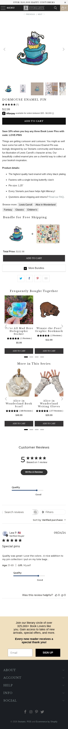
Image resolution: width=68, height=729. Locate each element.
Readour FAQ (56, 197)
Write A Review (34, 472)
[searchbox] (17, 512)
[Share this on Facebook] (29, 278)
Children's (32, 209)
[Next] (63, 49)
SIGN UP (48, 652)
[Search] (56, 8)
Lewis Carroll (25, 204)
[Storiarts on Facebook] (25, 712)
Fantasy (8, 209)
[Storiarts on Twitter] (42, 712)
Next (40, 14)
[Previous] (4, 49)
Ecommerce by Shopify (46, 721)
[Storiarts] (34, 8)
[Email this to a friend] (46, 278)
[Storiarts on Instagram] (31, 712)
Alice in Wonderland (46, 204)
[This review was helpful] (56, 595)
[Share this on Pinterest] (37, 278)
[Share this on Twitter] (21, 278)
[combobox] (49, 520)
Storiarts (22, 721)
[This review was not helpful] (62, 595)
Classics (19, 209)
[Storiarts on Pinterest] (36, 712)
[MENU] (2, 8)
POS (29, 721)
